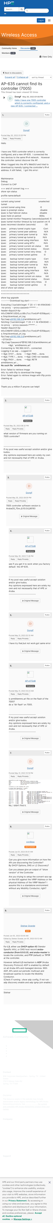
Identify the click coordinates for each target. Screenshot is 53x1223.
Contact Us (7, 1131)
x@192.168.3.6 (17, 319)
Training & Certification (12, 1167)
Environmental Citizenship (14, 1134)
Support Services (10, 1160)
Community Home (9, 48)
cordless (30, 841)
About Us (7, 1123)
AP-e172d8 (28, 415)
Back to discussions (13, 73)
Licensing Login (9, 1175)
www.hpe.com (32, 1104)
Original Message (29, 516)
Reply (5, 138)
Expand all (10, 77)
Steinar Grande (28, 925)
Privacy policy (9, 1138)
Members (8, 53)
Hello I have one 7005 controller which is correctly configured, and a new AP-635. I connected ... (30, 103)
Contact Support (10, 1164)
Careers (6, 1127)
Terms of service (10, 1142)
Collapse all (22, 77)
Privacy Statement (17, 1200)
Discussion (28, 48)
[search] (22, 9)
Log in (41, 20)
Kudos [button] (47, 115)
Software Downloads (11, 1171)
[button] (50, 1182)
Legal (5, 1146)
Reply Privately (15, 138)
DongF (26, 130)
